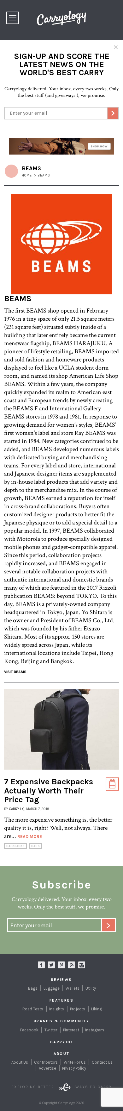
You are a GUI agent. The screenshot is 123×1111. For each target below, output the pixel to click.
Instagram (81, 964)
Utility (90, 988)
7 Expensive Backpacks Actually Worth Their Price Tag (48, 790)
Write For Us (75, 1062)
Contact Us (102, 1062)
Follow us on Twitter (51, 964)
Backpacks (15, 846)
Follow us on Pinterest (61, 964)
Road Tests (32, 1009)
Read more (29, 836)
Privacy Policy (74, 1068)
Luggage (52, 988)
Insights (56, 1009)
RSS (71, 964)
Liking (96, 1009)
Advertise (47, 1068)
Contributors (46, 1062)
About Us (19, 1062)
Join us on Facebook (41, 964)
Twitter (50, 1030)
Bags (35, 846)
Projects (77, 1009)
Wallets (72, 988)
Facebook (29, 1030)
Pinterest (71, 1030)
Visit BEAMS (15, 672)
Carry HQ (17, 809)
